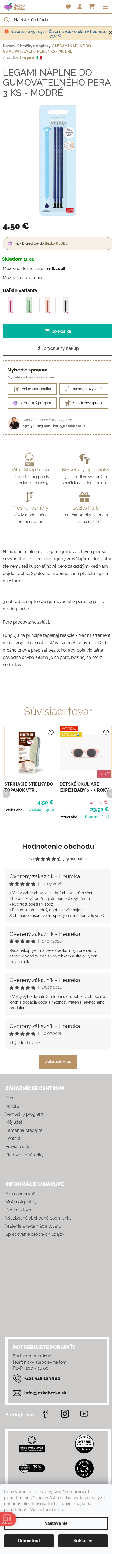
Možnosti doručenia (22, 277)
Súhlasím (83, 1540)
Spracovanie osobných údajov (34, 1234)
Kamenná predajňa (24, 1130)
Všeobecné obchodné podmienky (38, 1218)
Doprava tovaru (20, 1210)
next (110, 793)
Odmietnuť (29, 1540)
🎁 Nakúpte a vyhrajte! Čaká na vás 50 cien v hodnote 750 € (55, 33)
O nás (11, 1098)
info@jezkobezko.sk (69, 426)
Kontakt (12, 1138)
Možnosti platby (21, 1201)
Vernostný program (24, 1114)
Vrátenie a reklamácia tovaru (33, 1226)
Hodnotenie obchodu (58, 846)
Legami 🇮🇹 (31, 57)
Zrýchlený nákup (61, 348)
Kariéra (12, 1106)
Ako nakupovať (20, 1193)
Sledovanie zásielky (24, 1154)
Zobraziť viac (58, 1061)
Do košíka (61, 331)
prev (5, 793)
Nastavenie (56, 1523)
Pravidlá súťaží (19, 1146)
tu (62, 1509)
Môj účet (13, 1122)
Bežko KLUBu (56, 243)
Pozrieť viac (13, 810)
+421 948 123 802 (36, 426)
